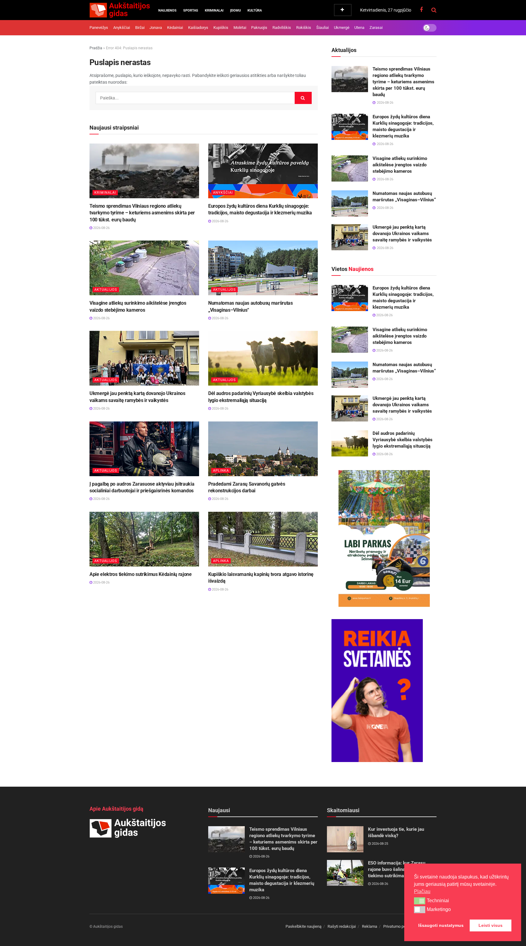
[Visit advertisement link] (384, 538)
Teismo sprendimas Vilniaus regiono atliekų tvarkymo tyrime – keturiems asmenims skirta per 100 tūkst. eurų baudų (142, 213)
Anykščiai (121, 27)
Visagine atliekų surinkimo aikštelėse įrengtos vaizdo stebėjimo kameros (400, 165)
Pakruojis (259, 27)
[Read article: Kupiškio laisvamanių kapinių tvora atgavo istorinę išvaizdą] (263, 539)
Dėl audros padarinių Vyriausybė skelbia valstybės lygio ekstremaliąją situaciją (403, 440)
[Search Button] (434, 10)
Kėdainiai (175, 27)
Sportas (190, 10)
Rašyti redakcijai (342, 926)
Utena (359, 27)
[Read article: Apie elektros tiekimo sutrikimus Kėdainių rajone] (144, 539)
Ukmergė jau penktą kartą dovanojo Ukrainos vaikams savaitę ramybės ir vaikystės (402, 233)
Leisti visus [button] (491, 925)
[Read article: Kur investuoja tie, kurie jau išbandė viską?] (345, 839)
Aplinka (221, 471)
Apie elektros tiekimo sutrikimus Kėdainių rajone (140, 574)
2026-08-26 (101, 228)
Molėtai (239, 27)
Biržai (140, 27)
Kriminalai (214, 10)
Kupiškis (220, 27)
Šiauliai (322, 27)
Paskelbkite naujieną (303, 926)
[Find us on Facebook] (421, 9)
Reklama (369, 926)
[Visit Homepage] (119, 10)
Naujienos (167, 10)
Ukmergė (341, 27)
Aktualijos (105, 290)
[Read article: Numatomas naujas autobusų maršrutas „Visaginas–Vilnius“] (263, 268)
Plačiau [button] (422, 891)
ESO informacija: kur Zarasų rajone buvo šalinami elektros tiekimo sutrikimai (398, 869)
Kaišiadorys (198, 27)
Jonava (155, 27)
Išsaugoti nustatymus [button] (441, 925)
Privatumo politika (398, 926)
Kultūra (254, 10)
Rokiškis (303, 27)
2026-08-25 (379, 844)
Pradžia (95, 48)
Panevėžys (98, 27)
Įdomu (235, 10)
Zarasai (376, 27)
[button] (419, 900)
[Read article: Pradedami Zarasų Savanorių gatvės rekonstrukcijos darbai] (263, 448)
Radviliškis (281, 27)
